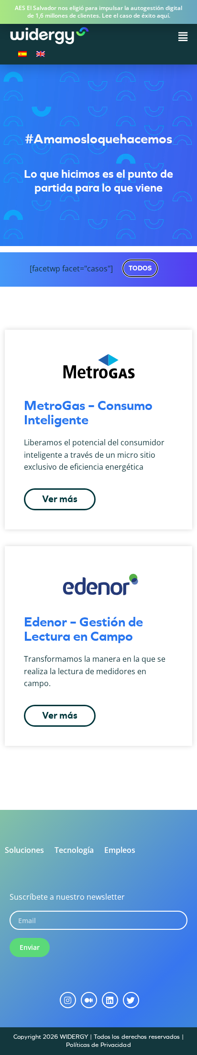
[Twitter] (131, 1000)
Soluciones (24, 850)
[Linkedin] (110, 1000)
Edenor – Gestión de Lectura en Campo (83, 629)
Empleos (119, 850)
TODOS (140, 268)
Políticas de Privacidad (98, 1044)
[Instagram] (68, 1000)
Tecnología (74, 850)
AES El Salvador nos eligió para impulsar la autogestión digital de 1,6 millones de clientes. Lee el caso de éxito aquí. (98, 12)
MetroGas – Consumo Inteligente (88, 413)
